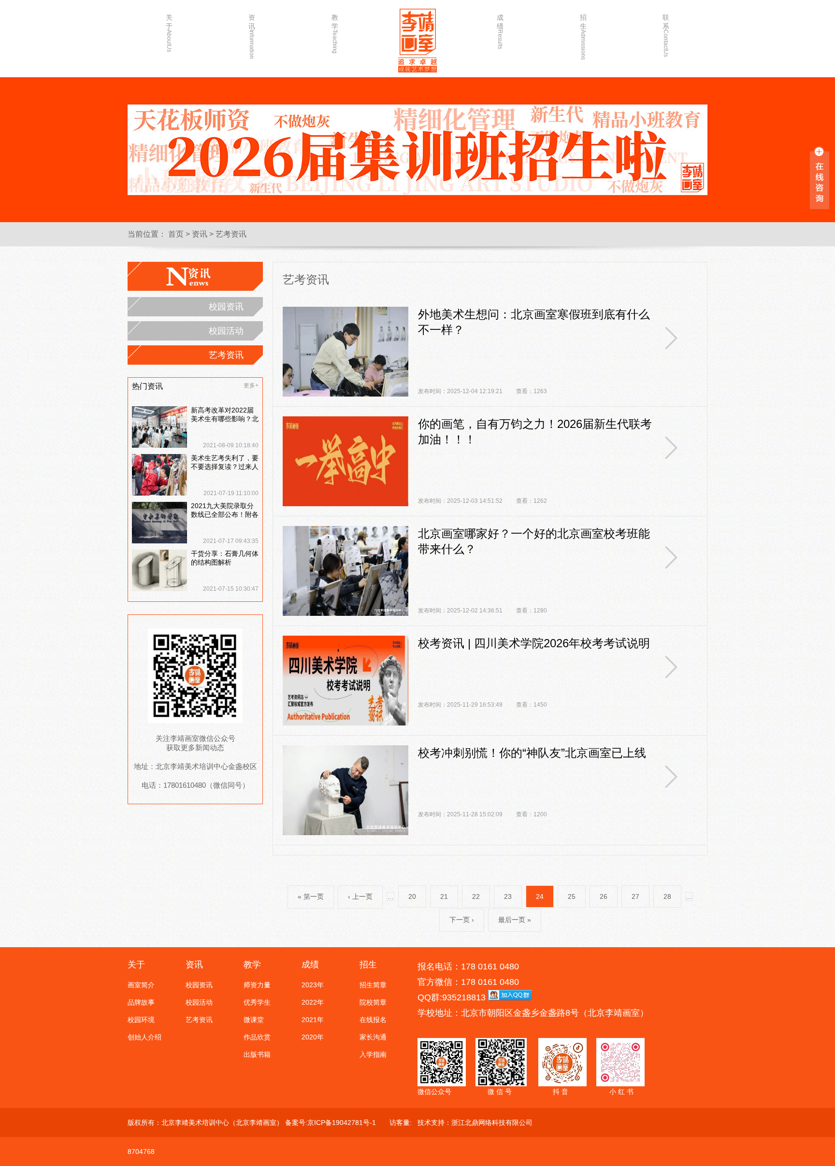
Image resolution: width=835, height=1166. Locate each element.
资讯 (251, 32)
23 (508, 896)
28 (667, 896)
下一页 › (461, 920)
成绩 (500, 31)
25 (572, 896)
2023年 (313, 985)
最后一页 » (514, 920)
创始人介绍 (144, 1037)
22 (476, 896)
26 (603, 896)
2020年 (313, 1037)
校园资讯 (226, 307)
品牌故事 (141, 1002)
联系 (665, 32)
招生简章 (373, 985)
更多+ (251, 385)
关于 (169, 32)
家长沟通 (373, 1037)
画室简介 (141, 985)
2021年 (313, 1020)
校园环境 (141, 1020)
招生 (583, 32)
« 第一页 (311, 896)
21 (444, 896)
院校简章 (373, 1002)
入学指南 (373, 1054)
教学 (334, 32)
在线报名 (373, 1020)
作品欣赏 (257, 1037)
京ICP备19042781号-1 (341, 1122)
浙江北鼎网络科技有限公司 (492, 1122)
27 (635, 896)
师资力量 (257, 985)
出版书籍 (257, 1054)
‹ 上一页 (360, 896)
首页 (176, 234)
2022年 (313, 1002)
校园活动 (226, 331)
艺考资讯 (231, 234)
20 (412, 896)
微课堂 (254, 1020)
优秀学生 (257, 1002)
